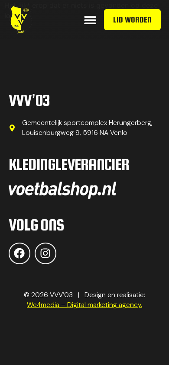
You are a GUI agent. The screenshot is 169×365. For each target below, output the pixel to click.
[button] (90, 19)
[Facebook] (19, 253)
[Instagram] (45, 253)
